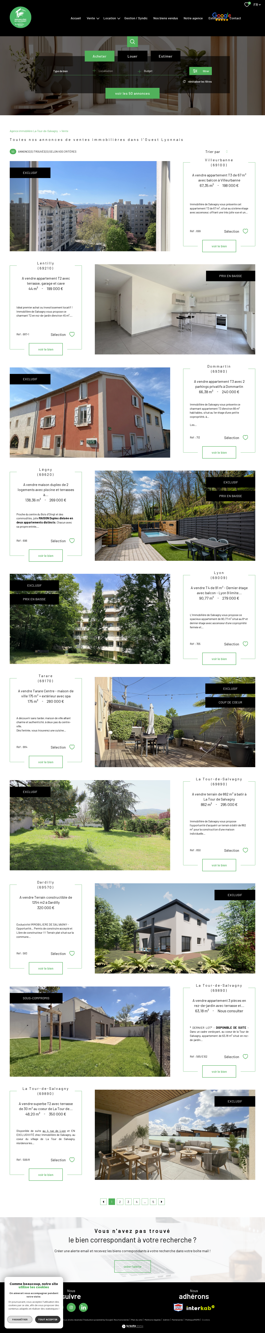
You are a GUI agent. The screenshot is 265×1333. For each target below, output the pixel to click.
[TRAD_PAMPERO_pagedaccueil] (20, 27)
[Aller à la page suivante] (161, 1201)
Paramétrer (20, 1319)
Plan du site (136, 1319)
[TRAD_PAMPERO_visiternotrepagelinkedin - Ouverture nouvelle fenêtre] (83, 1307)
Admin (166, 1319)
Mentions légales (153, 1319)
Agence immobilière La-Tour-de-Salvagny (34, 131)
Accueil (76, 18)
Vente (91, 18)
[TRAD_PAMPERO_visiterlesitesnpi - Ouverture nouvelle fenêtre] (178, 1307)
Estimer (166, 56)
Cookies (206, 1320)
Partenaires (177, 1319)
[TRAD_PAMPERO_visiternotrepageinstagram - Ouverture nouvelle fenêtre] (71, 1307)
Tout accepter (47, 1319)
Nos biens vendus (165, 18)
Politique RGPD (192, 1319)
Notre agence (193, 18)
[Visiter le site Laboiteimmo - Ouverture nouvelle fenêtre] (132, 1327)
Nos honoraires (121, 1319)
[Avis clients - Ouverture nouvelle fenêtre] (221, 17)
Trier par (212, 151)
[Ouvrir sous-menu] (98, 18)
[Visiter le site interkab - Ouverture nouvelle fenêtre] (201, 1307)
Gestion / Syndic (135, 18)
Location (109, 18)
